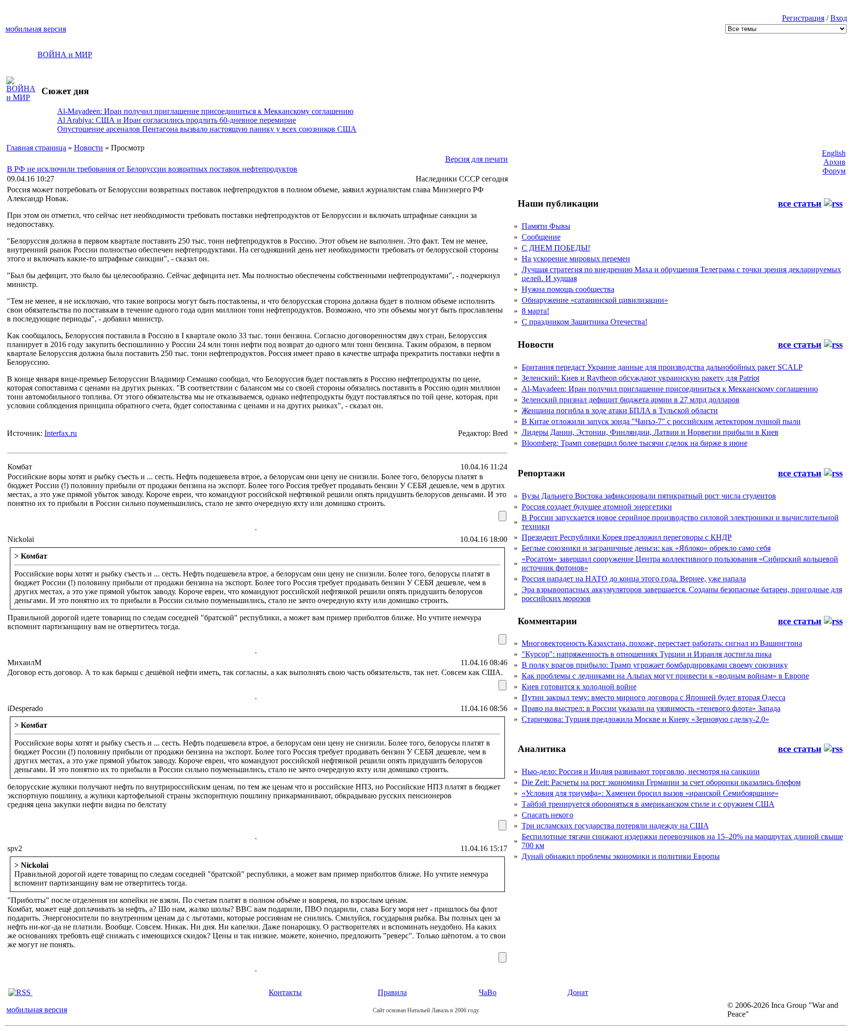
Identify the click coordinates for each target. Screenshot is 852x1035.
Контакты (285, 992)
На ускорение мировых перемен (576, 258)
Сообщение (541, 237)
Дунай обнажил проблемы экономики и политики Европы (621, 856)
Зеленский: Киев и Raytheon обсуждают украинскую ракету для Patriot (640, 378)
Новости (88, 147)
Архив (834, 162)
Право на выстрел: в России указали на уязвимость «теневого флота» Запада (651, 708)
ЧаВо (488, 992)
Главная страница (36, 147)
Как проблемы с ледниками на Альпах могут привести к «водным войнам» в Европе (665, 676)
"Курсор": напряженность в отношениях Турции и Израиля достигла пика (647, 654)
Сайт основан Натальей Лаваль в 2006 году (426, 1010)
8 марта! (535, 311)
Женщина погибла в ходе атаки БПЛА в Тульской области (620, 410)
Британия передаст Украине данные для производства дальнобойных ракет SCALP (662, 367)
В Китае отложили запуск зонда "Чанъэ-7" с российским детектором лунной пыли (661, 421)
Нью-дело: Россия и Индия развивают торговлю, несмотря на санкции (641, 771)
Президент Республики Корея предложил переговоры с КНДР (627, 537)
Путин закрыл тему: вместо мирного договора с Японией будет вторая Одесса (653, 697)
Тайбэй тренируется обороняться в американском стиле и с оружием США (648, 804)
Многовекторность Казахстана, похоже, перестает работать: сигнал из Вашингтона (662, 643)
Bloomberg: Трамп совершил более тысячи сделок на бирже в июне (634, 443)
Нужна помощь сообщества (568, 289)
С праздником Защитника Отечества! (584, 322)
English (834, 153)
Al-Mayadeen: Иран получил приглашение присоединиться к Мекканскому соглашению (205, 111)
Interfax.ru (60, 433)
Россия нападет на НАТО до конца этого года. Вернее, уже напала (634, 578)
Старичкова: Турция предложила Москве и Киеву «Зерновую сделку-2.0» (645, 719)
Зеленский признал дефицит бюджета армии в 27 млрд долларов (631, 399)
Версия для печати (476, 159)
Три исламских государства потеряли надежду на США (615, 825)
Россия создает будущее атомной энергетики (597, 506)
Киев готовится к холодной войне (579, 686)
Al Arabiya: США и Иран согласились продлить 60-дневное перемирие (176, 120)
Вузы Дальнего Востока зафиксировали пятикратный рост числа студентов (649, 496)
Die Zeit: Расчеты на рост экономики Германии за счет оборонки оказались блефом (661, 782)
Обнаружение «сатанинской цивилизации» (595, 300)
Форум (834, 171)
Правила (392, 992)
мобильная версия (35, 29)
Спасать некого (547, 815)
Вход (838, 18)
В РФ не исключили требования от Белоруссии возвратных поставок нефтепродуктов (152, 169)
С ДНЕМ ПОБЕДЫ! (556, 248)
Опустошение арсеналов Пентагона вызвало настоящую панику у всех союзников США (206, 129)
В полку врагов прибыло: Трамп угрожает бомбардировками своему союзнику (655, 665)
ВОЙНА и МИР (64, 54)
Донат (578, 992)
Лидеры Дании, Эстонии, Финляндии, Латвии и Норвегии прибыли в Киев (650, 432)
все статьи (799, 203)
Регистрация (803, 18)
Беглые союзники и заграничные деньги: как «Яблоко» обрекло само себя (646, 548)
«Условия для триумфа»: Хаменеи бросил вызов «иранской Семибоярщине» (650, 793)
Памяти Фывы (546, 226)
